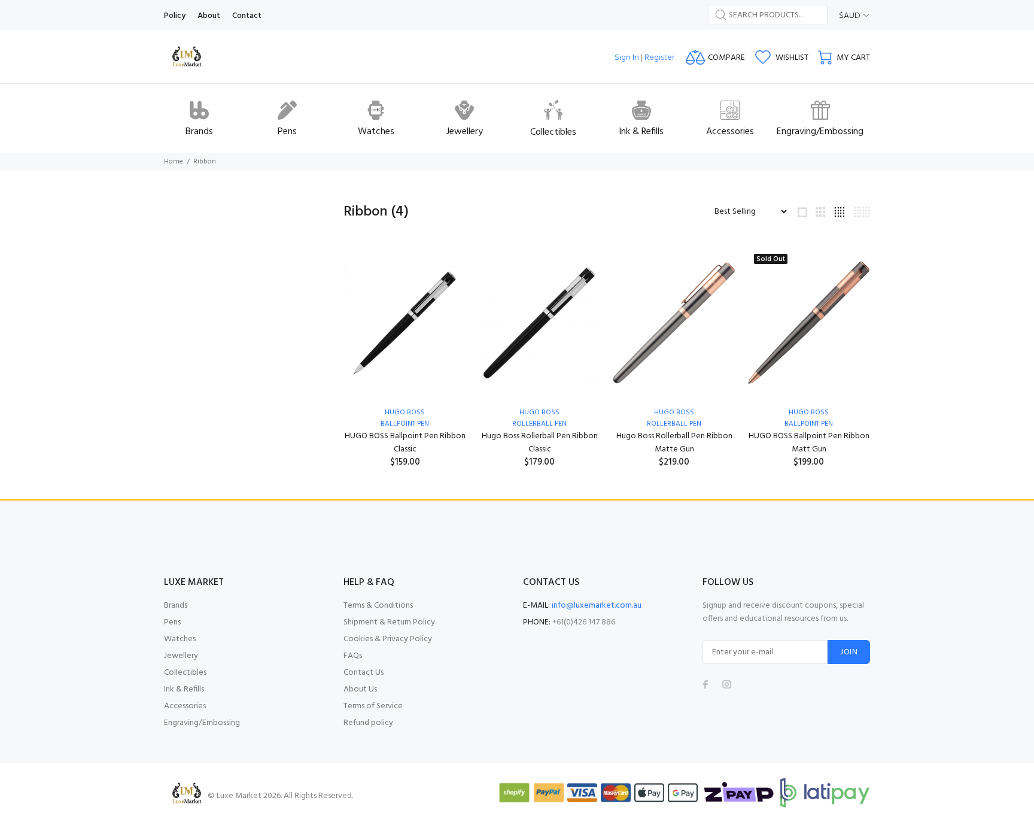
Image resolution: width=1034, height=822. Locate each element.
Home (173, 162)
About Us (360, 689)
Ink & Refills (184, 689)
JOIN (848, 652)
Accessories (185, 706)
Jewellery (181, 656)
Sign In (627, 58)
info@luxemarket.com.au (596, 605)
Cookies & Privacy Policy (387, 639)
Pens (172, 622)
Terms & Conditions (378, 605)
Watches (180, 639)
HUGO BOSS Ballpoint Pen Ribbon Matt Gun (809, 442)
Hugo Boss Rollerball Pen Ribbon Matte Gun (674, 442)
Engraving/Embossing (202, 723)
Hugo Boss (405, 412)
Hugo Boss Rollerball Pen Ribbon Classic (540, 442)
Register (659, 58)
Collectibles (185, 673)
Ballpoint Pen (405, 424)
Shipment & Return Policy (389, 622)
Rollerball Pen (539, 424)
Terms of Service (373, 706)
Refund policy (368, 723)
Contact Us (363, 673)
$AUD (849, 16)
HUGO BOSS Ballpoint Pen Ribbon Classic (405, 442)
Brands (175, 605)
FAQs (352, 656)
